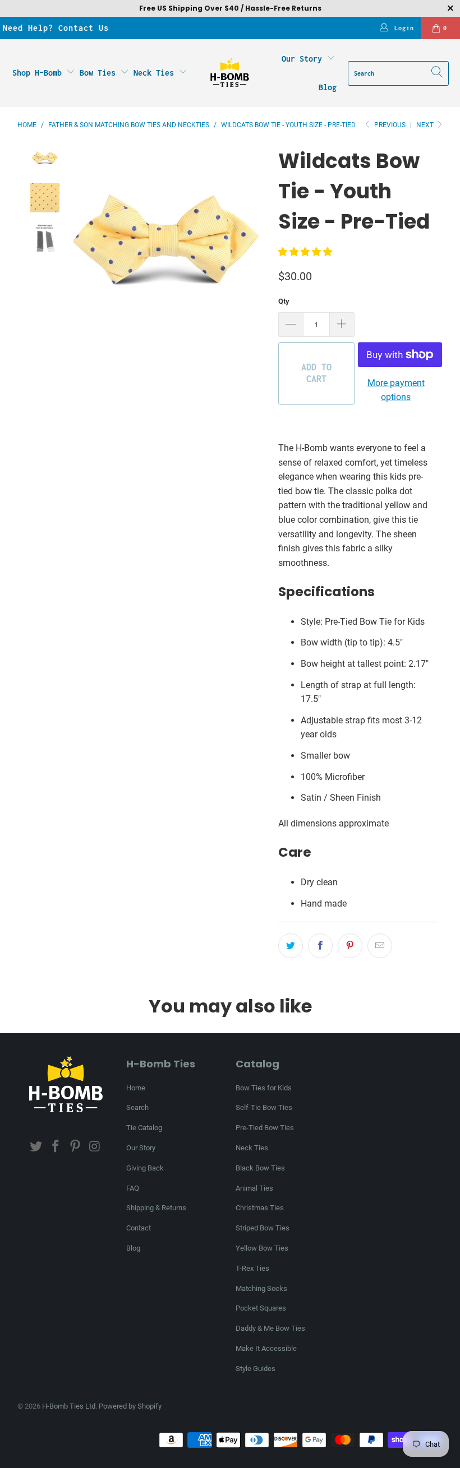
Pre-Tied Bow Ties (265, 1127)
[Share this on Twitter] (290, 945)
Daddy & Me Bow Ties (270, 1328)
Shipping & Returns (156, 1208)
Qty (283, 301)
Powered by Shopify (130, 1406)
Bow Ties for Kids (264, 1088)
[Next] (259, 245)
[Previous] (73, 245)
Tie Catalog (144, 1127)
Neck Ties (156, 72)
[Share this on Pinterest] (350, 945)
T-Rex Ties (252, 1268)
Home (135, 1088)
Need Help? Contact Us (56, 27)
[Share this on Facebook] (320, 945)
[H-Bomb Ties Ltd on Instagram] (94, 1147)
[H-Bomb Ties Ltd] (229, 73)
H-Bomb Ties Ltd (68, 1406)
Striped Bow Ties (262, 1228)
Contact (138, 1228)
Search (137, 1107)
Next (425, 125)
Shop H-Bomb (37, 72)
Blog (328, 87)
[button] (305, 252)
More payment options (396, 390)
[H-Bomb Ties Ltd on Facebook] (56, 1147)
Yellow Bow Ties (262, 1248)
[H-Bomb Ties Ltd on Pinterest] (75, 1147)
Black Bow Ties (260, 1168)
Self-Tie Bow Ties (264, 1107)
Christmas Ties (260, 1208)
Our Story (302, 58)
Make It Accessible (266, 1348)
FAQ (132, 1188)
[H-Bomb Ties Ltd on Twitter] (36, 1147)
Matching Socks (261, 1288)
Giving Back (145, 1168)
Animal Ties (254, 1188)
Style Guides (255, 1368)
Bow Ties (100, 72)
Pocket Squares (261, 1308)
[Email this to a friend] (379, 945)
